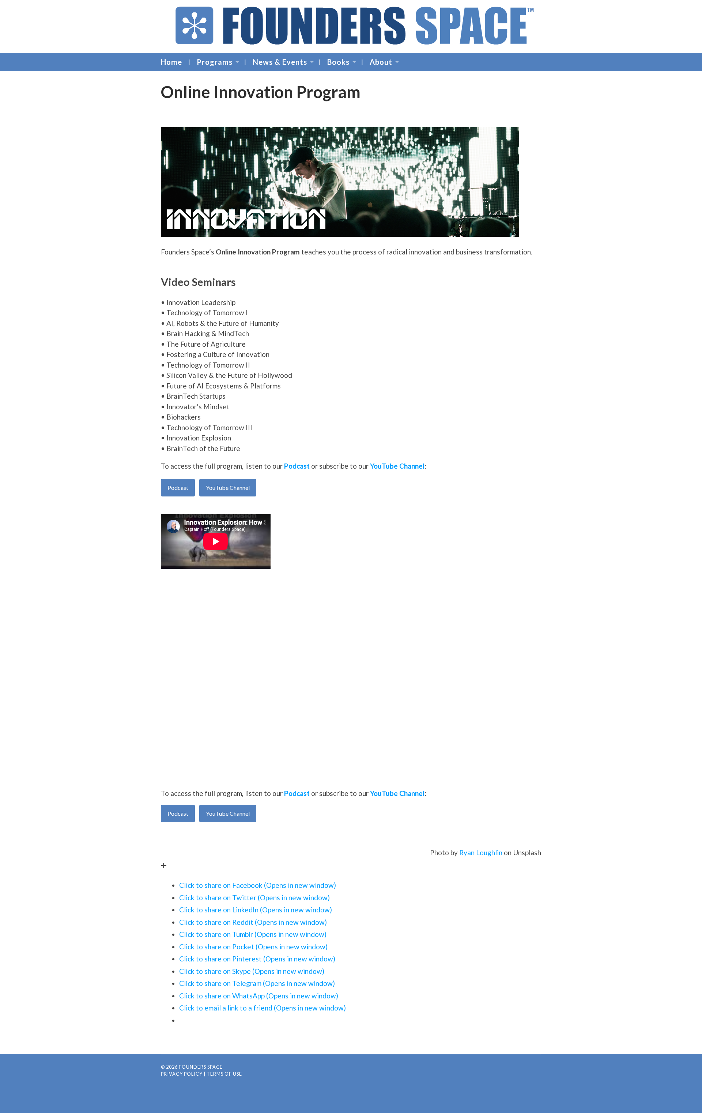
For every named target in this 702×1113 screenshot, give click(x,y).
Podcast (297, 466)
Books (338, 61)
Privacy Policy (182, 1074)
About (381, 61)
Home (171, 61)
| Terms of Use (223, 1074)
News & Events (280, 61)
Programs (215, 61)
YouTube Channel (397, 466)
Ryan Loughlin (480, 852)
